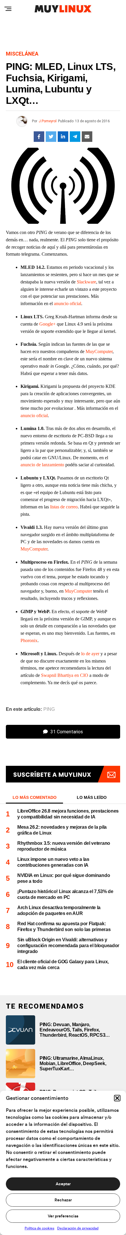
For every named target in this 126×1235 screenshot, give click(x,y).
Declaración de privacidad (77, 1228)
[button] (117, 1098)
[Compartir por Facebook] (39, 136)
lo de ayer (90, 653)
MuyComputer (99, 351)
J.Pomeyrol (48, 121)
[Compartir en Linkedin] (63, 136)
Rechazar (63, 1200)
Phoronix (29, 640)
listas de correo (64, 506)
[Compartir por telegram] (75, 136)
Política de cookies (39, 1228)
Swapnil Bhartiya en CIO (64, 675)
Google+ (47, 323)
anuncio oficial (67, 303)
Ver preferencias (63, 1216)
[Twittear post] (51, 136)
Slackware (86, 281)
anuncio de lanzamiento (42, 464)
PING (49, 709)
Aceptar (63, 1184)
